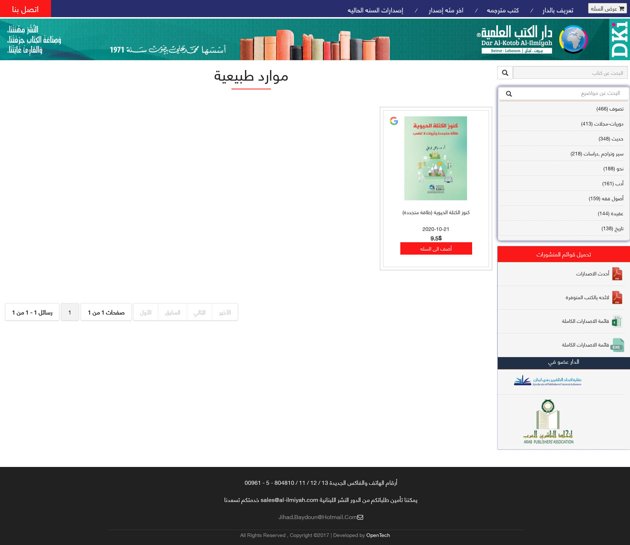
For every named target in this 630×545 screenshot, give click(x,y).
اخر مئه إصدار (445, 9)
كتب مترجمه (503, 9)
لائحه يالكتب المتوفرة (587, 297)
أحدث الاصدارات (592, 273)
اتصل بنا (25, 8)
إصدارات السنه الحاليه (375, 9)
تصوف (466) (609, 108)
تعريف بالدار (557, 9)
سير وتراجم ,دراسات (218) (597, 153)
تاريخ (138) (612, 228)
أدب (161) (612, 183)
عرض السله (605, 8)
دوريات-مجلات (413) (602, 123)
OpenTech (378, 535)
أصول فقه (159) (606, 198)
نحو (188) (613, 168)
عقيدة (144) (610, 213)
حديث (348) (611, 138)
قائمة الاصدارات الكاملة (585, 320)
